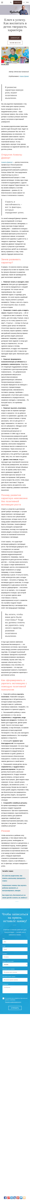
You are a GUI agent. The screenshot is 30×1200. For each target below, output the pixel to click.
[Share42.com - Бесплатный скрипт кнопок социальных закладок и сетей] (24, 1197)
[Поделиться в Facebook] (5, 1197)
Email (3, 946)
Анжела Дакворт (7, 162)
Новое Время (24, 76)
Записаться (17, 2)
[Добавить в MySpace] (14, 1197)
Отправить (15, 1008)
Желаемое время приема (8, 976)
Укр (24, 2)
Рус (27, 2)
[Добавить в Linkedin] (11, 1197)
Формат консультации (8, 961)
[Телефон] (11, 2)
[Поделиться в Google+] (8, 1197)
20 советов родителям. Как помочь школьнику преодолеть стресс (14, 878)
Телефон (4, 953)
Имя (3, 938)
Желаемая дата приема (8, 969)
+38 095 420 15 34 (15, 42)
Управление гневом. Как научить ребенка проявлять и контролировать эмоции (14, 888)
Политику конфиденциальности (13, 1002)
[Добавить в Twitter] (21, 1197)
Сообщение (5, 984)
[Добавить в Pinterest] (18, 1197)
